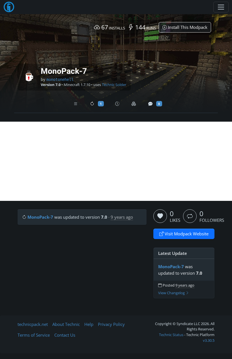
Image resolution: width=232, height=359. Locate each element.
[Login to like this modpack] (160, 216)
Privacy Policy (111, 324)
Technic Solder (114, 84)
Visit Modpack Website (186, 234)
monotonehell (60, 79)
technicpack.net (33, 324)
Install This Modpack (187, 27)
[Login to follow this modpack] (190, 216)
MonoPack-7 (40, 217)
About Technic (66, 324)
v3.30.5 (208, 340)
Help (88, 324)
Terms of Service (34, 335)
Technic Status (171, 334)
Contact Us (64, 335)
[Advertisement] (116, 161)
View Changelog (172, 293)
